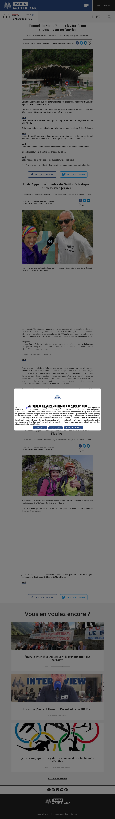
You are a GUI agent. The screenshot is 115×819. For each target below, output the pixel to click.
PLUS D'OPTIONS (73, 427)
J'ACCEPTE (40, 427)
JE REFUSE (56, 427)
